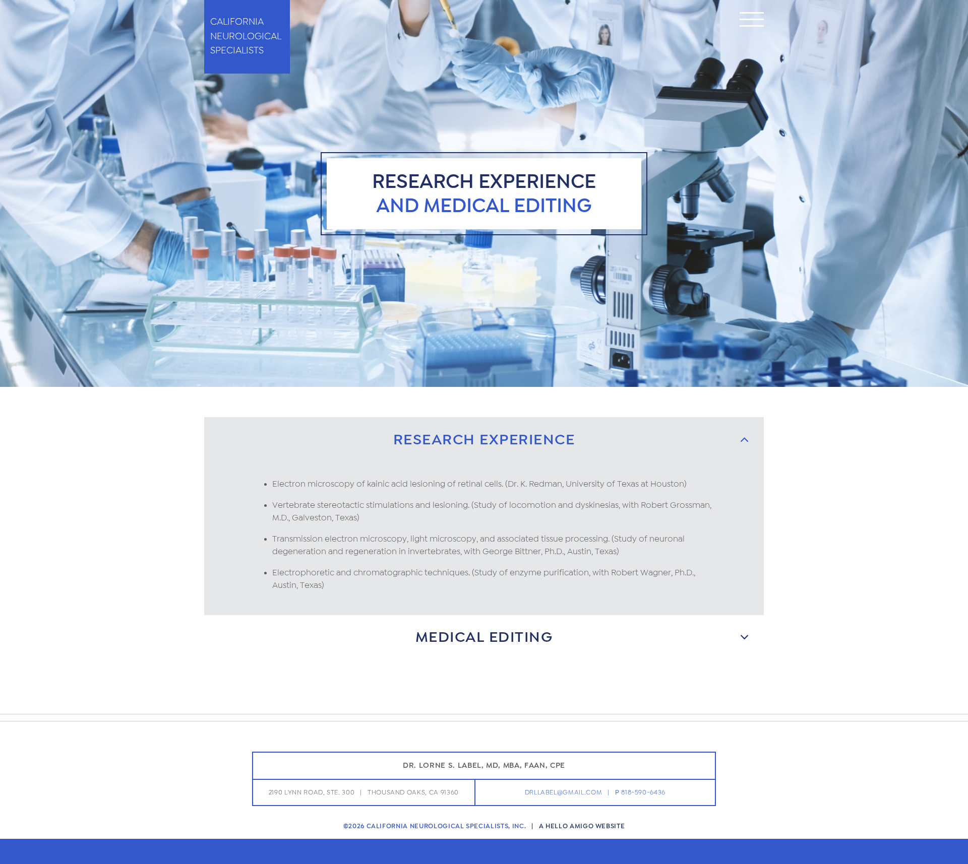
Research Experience (484, 439)
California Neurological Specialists (245, 36)
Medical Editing (484, 637)
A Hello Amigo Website (582, 826)
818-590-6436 (643, 792)
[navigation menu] (752, 21)
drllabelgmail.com (563, 792)
